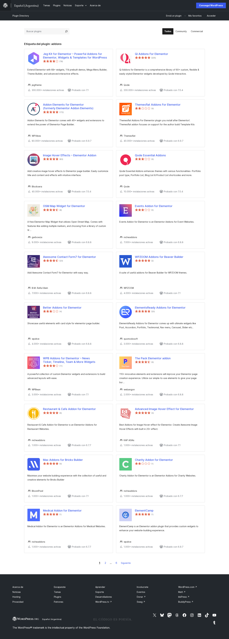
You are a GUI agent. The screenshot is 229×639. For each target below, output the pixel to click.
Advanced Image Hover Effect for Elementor (164, 409)
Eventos (141, 592)
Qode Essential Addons (150, 155)
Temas (57, 592)
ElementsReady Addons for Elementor (160, 307)
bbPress (183, 596)
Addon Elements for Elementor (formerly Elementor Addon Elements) (68, 106)
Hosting (16, 596)
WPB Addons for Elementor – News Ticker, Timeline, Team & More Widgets (69, 360)
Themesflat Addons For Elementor (158, 104)
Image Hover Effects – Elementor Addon (69, 155)
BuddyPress (185, 601)
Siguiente (126, 563)
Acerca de (17, 587)
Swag (141, 601)
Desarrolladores (103, 596)
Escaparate (60, 587)
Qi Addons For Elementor (151, 54)
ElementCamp (144, 510)
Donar (141, 596)
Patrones (58, 601)
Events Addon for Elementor (153, 206)
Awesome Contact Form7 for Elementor (69, 257)
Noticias (16, 592)
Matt (182, 592)
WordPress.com (187, 587)
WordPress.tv (103, 601)
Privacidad (17, 601)
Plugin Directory (20, 15)
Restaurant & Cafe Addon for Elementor (69, 409)
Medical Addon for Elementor (62, 510)
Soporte (99, 592)
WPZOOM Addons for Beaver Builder (159, 257)
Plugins (57, 596)
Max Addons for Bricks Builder (63, 459)
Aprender (100, 587)
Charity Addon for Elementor (154, 459)
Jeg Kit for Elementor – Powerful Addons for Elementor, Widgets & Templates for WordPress (75, 55)
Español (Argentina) (52, 619)
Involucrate (142, 587)
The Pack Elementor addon (153, 358)
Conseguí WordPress (211, 5)
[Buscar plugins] (66, 31)
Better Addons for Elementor (62, 307)
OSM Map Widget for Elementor (64, 206)
